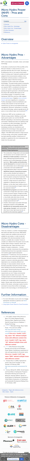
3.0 (6, 346)
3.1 (8, 346)
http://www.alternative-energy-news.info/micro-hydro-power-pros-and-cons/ (15, 331)
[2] (26, 110)
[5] (18, 200)
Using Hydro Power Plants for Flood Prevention (15, 304)
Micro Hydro (6, 391)
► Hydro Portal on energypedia (9, 43)
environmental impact (7, 98)
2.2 (9, 325)
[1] (25, 110)
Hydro (11, 391)
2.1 (8, 325)
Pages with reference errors (16, 390)
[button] (13, 459)
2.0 (6, 325)
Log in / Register (18, 3)
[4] (15, 187)
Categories (5, 390)
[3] (22, 167)
